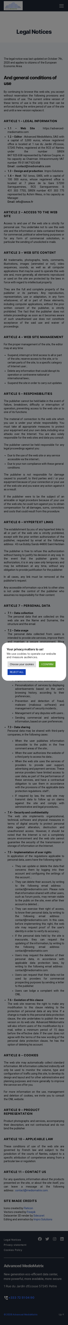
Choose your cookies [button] (22, 664)
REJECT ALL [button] (16, 671)
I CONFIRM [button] (47, 664)
